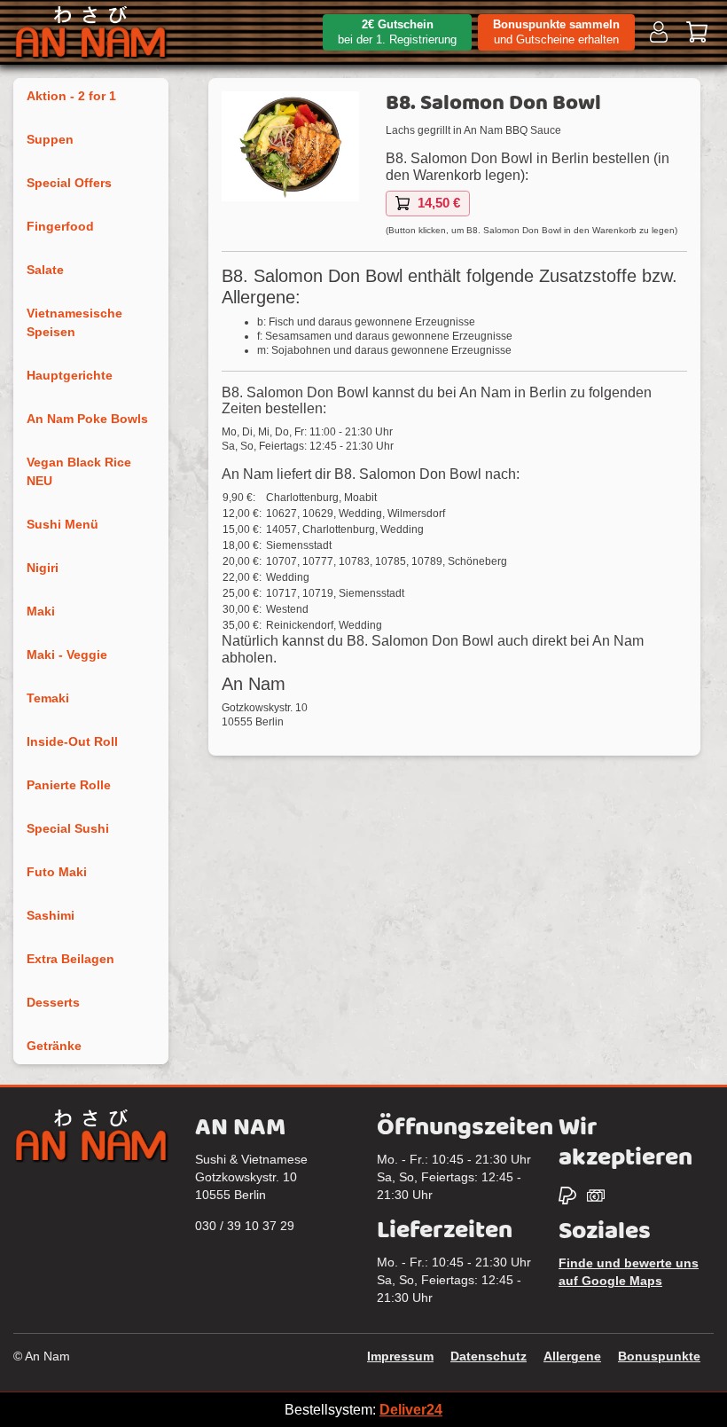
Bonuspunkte (659, 1356)
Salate (45, 270)
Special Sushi (68, 828)
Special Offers (69, 183)
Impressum (400, 1356)
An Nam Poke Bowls (87, 419)
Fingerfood (60, 226)
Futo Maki (57, 872)
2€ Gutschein (397, 32)
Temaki (48, 698)
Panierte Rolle (69, 785)
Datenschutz (488, 1356)
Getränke (54, 1046)
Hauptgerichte (70, 375)
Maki (41, 611)
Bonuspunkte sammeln (556, 32)
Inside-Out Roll (72, 741)
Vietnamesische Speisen (74, 322)
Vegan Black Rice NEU (79, 471)
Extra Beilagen (70, 959)
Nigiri (43, 568)
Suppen (50, 139)
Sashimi (50, 915)
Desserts (53, 1002)
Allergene (572, 1356)
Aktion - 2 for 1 (71, 96)
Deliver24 (410, 1409)
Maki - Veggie (67, 654)
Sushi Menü (62, 524)
